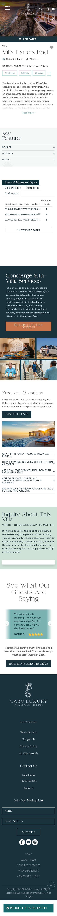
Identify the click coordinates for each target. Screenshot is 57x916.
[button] (4, 18)
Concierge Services (28, 865)
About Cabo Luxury (28, 876)
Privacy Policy (28, 746)
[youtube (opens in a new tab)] (28, 842)
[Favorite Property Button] (51, 47)
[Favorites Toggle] (41, 9)
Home (28, 854)
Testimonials (28, 732)
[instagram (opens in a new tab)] (35, 842)
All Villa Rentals (28, 753)
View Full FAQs (16, 414)
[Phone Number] (48, 9)
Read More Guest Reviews (28, 664)
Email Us (28, 788)
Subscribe (28, 832)
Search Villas (28, 860)
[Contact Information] (53, 9)
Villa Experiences (28, 871)
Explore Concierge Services (28, 326)
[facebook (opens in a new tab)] (22, 842)
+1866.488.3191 (28, 780)
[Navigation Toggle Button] (7, 8)
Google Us (28, 739)
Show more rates (28, 230)
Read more (28, 112)
